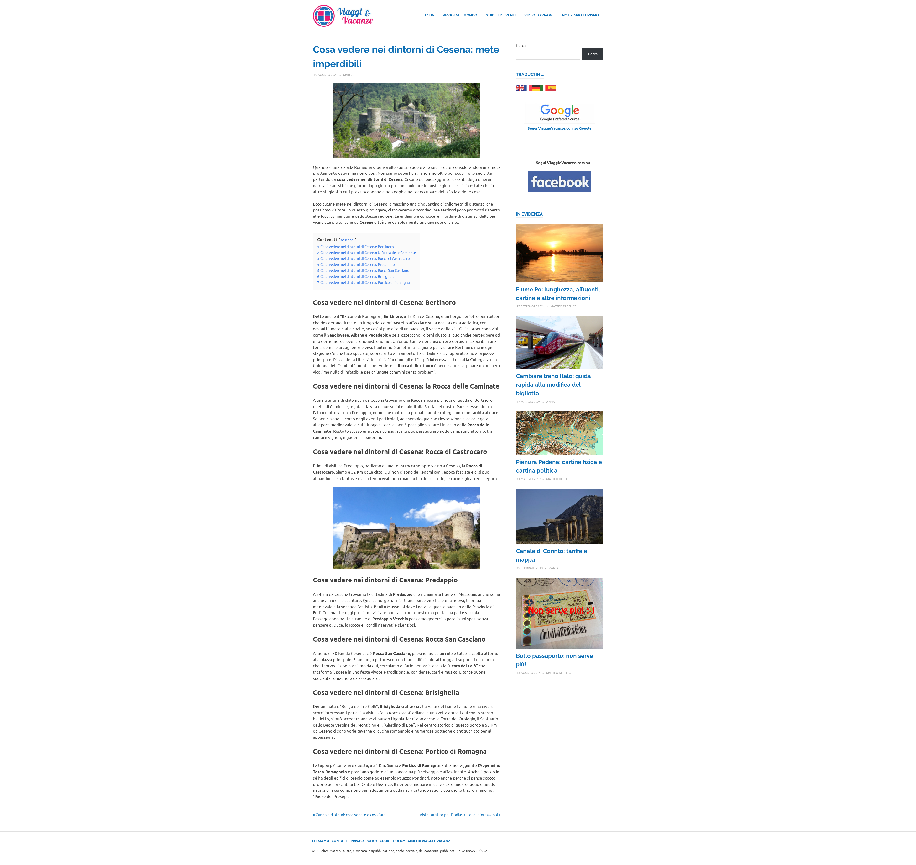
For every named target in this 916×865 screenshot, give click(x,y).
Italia (428, 15)
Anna (550, 402)
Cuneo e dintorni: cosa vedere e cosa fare (350, 814)
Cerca (521, 45)
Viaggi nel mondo (460, 15)
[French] (528, 87)
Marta (348, 75)
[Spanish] (552, 87)
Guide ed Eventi (501, 15)
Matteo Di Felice (563, 306)
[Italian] (544, 87)
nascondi (347, 239)
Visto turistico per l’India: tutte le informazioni (459, 814)
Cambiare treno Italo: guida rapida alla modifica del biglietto (553, 385)
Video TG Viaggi (538, 15)
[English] (520, 87)
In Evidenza (529, 213)
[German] (536, 87)
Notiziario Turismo (580, 15)
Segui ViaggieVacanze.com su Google (560, 128)
